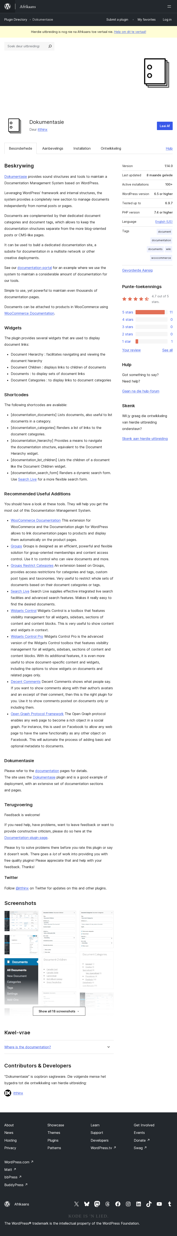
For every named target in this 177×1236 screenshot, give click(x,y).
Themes (53, 1132)
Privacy (10, 1148)
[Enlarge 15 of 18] (108, 1019)
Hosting (10, 1140)
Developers (100, 1140)
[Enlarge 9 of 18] (70, 997)
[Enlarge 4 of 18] (32, 1014)
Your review (131, 350)
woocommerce (161, 257)
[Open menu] (170, 6)
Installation (82, 148)
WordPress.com (19, 1162)
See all (167, 350)
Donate (142, 1140)
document (164, 231)
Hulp (169, 148)
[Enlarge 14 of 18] (108, 998)
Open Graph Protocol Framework (37, 714)
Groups (16, 546)
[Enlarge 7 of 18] (70, 916)
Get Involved (144, 1125)
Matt (10, 1169)
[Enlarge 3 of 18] (32, 964)
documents (155, 249)
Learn (95, 1125)
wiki (168, 249)
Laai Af (165, 126)
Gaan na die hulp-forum (140, 391)
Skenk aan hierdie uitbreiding (145, 438)
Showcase (55, 1125)
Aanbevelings (52, 148)
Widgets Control (23, 610)
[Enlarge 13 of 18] (108, 957)
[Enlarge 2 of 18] (32, 940)
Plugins (52, 1140)
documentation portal (34, 268)
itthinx (42, 129)
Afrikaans (21, 1204)
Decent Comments (26, 681)
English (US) (164, 221)
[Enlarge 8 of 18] (70, 963)
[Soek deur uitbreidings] (50, 46)
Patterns (54, 1148)
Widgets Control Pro (27, 636)
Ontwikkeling (111, 148)
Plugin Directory (15, 19)
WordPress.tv (103, 1148)
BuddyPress (16, 1185)
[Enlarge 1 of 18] (32, 916)
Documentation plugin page (25, 837)
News (8, 1132)
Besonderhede (20, 148)
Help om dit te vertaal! (130, 32)
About (9, 1125)
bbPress (13, 1177)
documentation (47, 771)
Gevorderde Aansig (137, 270)
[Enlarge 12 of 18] (108, 916)
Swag (140, 1148)
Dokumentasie (15, 176)
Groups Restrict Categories (32, 565)
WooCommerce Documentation (29, 313)
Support (97, 1132)
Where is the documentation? (27, 1047)
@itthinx (22, 888)
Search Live (27, 479)
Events (139, 1132)
